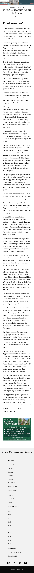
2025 (9, 511)
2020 (9, 529)
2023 (9, 518)
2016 (9, 544)
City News (11, 468)
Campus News (12, 465)
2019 (9, 533)
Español (10, 479)
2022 (9, 522)
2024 (9, 515)
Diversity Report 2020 (14, 552)
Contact (10, 502)
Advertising (11, 495)
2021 (9, 525)
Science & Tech (12, 486)
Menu (17, 17)
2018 (9, 536)
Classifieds (11, 499)
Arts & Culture (12, 483)
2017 (9, 540)
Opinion (10, 472)
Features (10, 476)
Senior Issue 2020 (13, 556)
